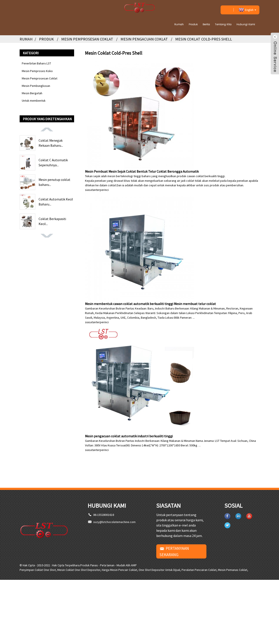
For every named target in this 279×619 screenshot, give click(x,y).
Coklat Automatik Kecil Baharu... (56, 201)
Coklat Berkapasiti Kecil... (52, 221)
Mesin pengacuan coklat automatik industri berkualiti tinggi (129, 436)
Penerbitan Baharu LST (36, 63)
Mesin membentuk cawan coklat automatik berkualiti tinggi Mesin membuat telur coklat (150, 303)
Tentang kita (223, 24)
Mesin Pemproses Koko (37, 71)
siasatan (90, 190)
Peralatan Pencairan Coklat (199, 570)
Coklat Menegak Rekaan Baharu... (51, 142)
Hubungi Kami (245, 24)
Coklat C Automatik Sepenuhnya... (53, 162)
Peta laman (107, 565)
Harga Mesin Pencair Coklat (119, 570)
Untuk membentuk (34, 101)
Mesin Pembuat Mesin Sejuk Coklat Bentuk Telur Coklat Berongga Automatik (142, 171)
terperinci (102, 190)
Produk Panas (89, 565)
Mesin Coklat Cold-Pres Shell (203, 39)
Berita (206, 24)
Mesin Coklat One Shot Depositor (78, 570)
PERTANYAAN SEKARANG (174, 551)
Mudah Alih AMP (127, 565)
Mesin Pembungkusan (36, 86)
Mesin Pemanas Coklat (232, 570)
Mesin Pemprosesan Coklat (87, 39)
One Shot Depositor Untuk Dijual (159, 570)
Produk (193, 24)
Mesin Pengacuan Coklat (144, 39)
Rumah (179, 24)
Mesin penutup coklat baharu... (54, 182)
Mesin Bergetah (32, 93)
